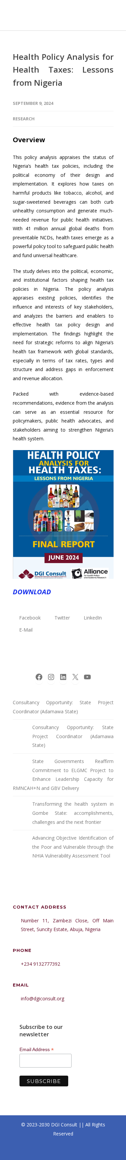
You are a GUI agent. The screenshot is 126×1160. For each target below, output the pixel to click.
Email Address (36, 1049)
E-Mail (25, 630)
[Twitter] (78, 1149)
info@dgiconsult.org (42, 998)
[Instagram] (48, 1149)
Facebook (29, 617)
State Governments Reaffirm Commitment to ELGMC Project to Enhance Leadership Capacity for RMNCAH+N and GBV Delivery (63, 774)
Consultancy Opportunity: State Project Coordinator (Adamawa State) (63, 707)
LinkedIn (92, 617)
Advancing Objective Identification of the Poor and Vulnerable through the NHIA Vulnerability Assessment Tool (73, 847)
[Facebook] (33, 1149)
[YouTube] (92, 1149)
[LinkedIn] (63, 1149)
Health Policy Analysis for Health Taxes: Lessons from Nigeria (63, 69)
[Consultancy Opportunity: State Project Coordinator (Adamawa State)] (19, 733)
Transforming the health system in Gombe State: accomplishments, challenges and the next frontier (73, 813)
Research (24, 119)
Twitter (61, 617)
